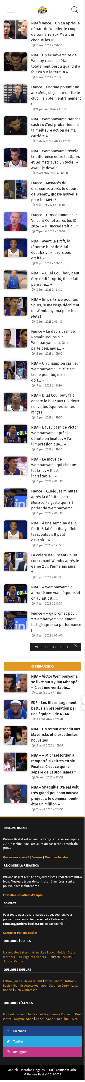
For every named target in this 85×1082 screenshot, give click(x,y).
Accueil (13, 1070)
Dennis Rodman (61, 1014)
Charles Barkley (37, 1014)
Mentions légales (33, 1070)
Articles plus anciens (52, 647)
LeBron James (12, 981)
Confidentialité (66, 1070)
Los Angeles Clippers (31, 957)
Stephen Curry (59, 985)
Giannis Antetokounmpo (30, 985)
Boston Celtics (13, 961)
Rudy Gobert (53, 981)
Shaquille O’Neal (67, 1019)
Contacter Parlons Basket (20, 932)
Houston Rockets (60, 957)
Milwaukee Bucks (43, 952)
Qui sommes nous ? (16, 857)
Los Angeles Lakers (16, 952)
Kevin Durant (33, 981)
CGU (50, 1070)
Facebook (19, 1031)
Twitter (18, 1041)
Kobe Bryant (44, 1019)
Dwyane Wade (23, 1019)
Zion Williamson (26, 990)
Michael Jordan (13, 1014)
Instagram (20, 1052)
